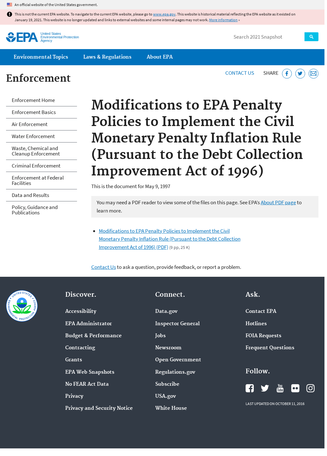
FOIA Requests (263, 336)
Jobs (160, 336)
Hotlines (256, 324)
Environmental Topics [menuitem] (41, 57)
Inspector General (177, 324)
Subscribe (167, 384)
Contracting (80, 348)
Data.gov (166, 311)
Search (311, 36)
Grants (73, 360)
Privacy (74, 396)
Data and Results (30, 195)
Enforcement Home (33, 100)
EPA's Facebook (250, 388)
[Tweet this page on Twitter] (300, 74)
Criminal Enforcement (36, 165)
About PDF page (278, 202)
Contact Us (239, 72)
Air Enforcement (30, 124)
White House (171, 408)
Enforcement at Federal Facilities (38, 180)
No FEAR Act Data (87, 384)
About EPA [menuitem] (160, 57)
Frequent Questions (270, 348)
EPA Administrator (88, 324)
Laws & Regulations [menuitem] (107, 57)
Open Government (178, 360)
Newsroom (168, 348)
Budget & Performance (93, 336)
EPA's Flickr (295, 388)
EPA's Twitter (265, 388)
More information (223, 19)
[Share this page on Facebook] (287, 74)
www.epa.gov (164, 14)
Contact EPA (261, 311)
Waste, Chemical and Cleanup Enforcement (36, 151)
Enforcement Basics (34, 112)
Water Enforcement (33, 136)
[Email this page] (313, 74)
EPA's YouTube (280, 388)
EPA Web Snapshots (89, 372)
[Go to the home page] (22, 37)
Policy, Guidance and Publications (35, 210)
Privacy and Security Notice (99, 408)
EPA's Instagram (310, 388)
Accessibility (80, 311)
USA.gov (165, 396)
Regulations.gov (175, 372)
